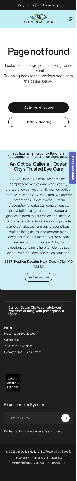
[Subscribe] (62, 418)
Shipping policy (40, 463)
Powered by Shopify (57, 451)
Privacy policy (20, 457)
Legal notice (55, 457)
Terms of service (38, 457)
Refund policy (56, 463)
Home (8, 327)
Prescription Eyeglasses (19, 333)
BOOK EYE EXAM (70, 168)
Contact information (20, 463)
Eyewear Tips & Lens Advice (23, 352)
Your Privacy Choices (18, 345)
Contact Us (11, 340)
